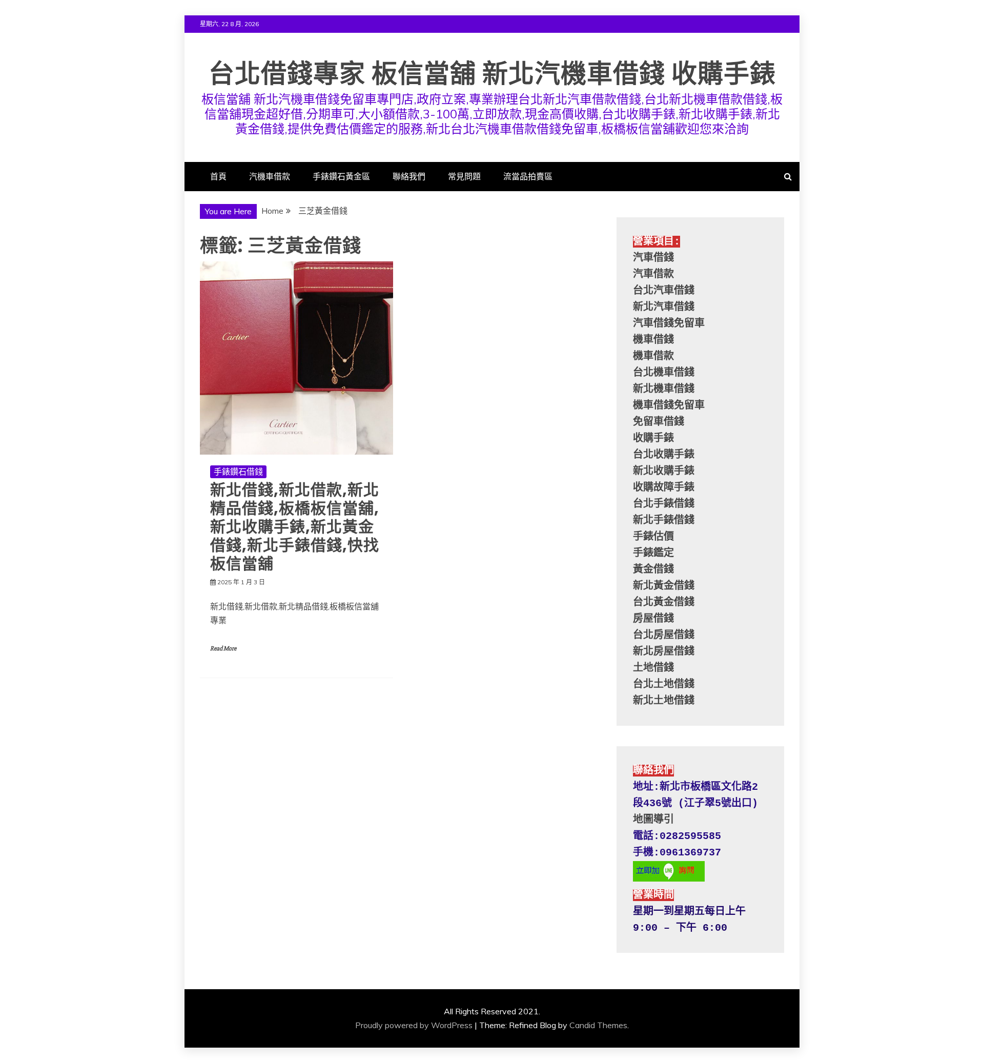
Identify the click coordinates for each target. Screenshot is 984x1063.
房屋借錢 (653, 619)
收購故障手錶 (663, 488)
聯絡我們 (409, 176)
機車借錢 (653, 340)
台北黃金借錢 (663, 602)
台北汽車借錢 (663, 291)
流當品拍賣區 (527, 176)
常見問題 (464, 176)
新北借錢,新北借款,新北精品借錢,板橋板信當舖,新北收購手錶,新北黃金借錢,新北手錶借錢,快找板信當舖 (294, 527)
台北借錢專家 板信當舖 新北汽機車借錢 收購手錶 (492, 73)
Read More (223, 648)
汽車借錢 (653, 258)
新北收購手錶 (663, 471)
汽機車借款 (269, 176)
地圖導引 (653, 820)
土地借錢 (653, 668)
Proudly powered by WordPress (414, 1025)
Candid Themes (598, 1025)
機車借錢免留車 (669, 406)
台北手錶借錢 (663, 504)
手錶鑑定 (653, 553)
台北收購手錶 (663, 455)
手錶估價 (653, 537)
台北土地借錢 (663, 684)
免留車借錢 (658, 422)
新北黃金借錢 (663, 586)
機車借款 (653, 356)
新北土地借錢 (663, 701)
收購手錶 (653, 438)
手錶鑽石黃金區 (341, 176)
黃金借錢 (653, 570)
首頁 (218, 176)
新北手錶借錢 (663, 520)
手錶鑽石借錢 (238, 471)
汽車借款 (653, 274)
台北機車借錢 (663, 373)
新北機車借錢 (663, 389)
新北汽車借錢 (663, 307)
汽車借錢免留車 (669, 324)
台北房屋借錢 (663, 635)
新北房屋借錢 (663, 652)
